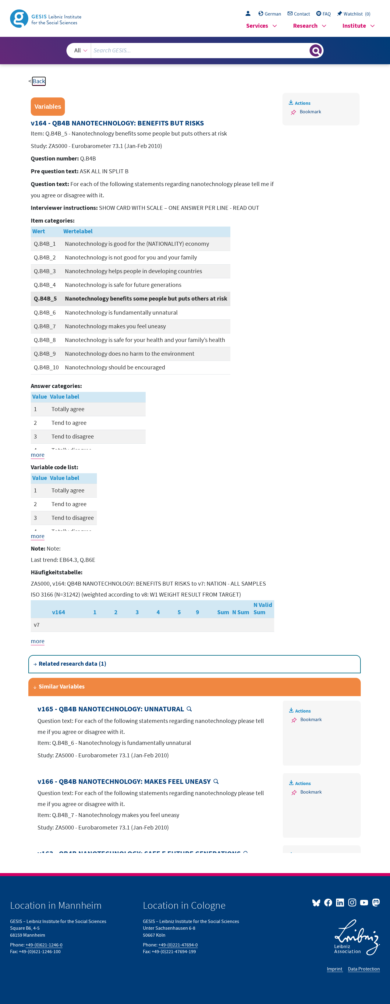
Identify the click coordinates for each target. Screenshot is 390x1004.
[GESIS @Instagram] (352, 902)
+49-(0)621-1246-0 (44, 945)
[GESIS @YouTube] (364, 902)
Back (39, 81)
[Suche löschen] (304, 50)
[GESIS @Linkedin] (340, 902)
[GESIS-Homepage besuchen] (46, 18)
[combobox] (195, 50)
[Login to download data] (250, 14)
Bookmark (310, 112)
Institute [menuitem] (354, 26)
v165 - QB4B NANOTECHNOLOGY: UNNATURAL (110, 709)
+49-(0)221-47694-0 (178, 945)
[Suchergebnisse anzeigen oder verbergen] (316, 50)
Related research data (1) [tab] (72, 664)
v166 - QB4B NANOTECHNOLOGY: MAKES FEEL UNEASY (124, 782)
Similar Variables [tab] (62, 687)
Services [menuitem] (257, 26)
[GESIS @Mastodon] (375, 902)
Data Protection (364, 969)
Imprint (335, 969)
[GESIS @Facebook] (329, 902)
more (37, 455)
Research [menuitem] (305, 26)
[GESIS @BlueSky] (317, 902)
